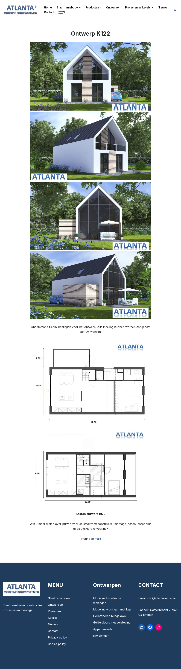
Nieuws (162, 7)
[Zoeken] (175, 9)
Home (48, 7)
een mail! (95, 538)
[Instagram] (158, 627)
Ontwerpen (113, 7)
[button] (80, 7)
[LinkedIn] (141, 627)
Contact (49, 12)
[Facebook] (150, 627)
